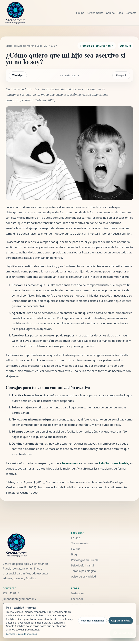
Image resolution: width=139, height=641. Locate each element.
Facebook (77, 599)
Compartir (121, 75)
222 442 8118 (11, 593)
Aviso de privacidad (83, 576)
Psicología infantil (82, 565)
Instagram (78, 593)
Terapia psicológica (83, 571)
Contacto (131, 12)
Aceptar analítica (121, 620)
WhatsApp (17, 75)
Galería (110, 12)
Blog (120, 12)
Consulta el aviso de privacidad (21, 633)
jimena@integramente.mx (19, 599)
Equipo (80, 12)
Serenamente (95, 12)
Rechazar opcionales (92, 620)
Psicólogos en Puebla (113, 463)
